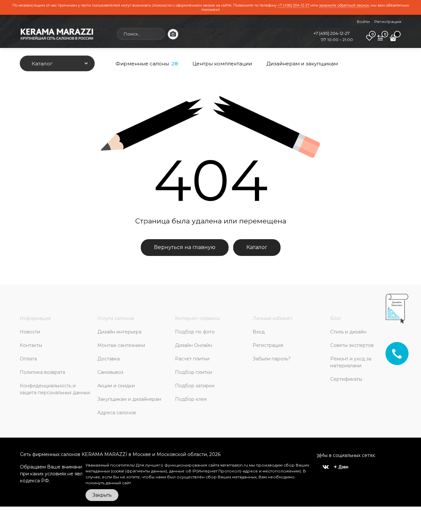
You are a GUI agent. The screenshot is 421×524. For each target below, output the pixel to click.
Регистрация (387, 21)
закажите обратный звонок (344, 5)
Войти (363, 21)
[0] (369, 40)
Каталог (256, 247)
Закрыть (101, 495)
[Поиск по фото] (173, 34)
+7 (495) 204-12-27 (294, 5)
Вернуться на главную (184, 247)
